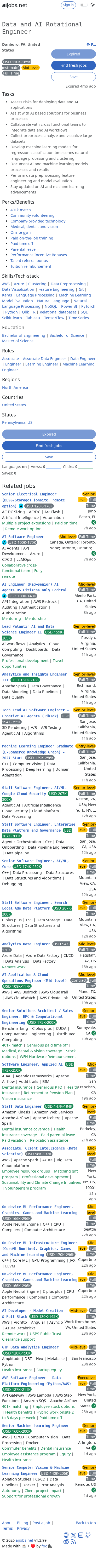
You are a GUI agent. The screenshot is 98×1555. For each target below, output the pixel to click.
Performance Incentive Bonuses (38, 254)
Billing (22, 1522)
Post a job (41, 1522)
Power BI (69, 306)
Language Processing (35, 295)
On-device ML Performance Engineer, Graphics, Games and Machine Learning (39, 1210)
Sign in (68, 5)
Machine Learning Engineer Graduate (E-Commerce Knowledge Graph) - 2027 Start (37, 752)
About (7, 1522)
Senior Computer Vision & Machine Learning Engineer (35, 1470)
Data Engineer (83, 358)
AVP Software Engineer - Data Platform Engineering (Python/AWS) (36, 1381)
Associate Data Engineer (44, 358)
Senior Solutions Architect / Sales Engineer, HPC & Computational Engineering (37, 1017)
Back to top (86, 1522)
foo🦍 (47, 1545)
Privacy (23, 1528)
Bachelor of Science (66, 335)
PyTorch (88, 306)
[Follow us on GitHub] (88, 1534)
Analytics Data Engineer (27, 944)
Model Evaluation (17, 300)
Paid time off (21, 243)
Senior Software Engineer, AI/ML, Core (35, 864)
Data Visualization (18, 289)
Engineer (13, 364)
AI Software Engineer (23, 537)
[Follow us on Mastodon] (66, 1534)
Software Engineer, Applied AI (33, 1064)
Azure (19, 283)
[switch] (84, 5)
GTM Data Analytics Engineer (30, 1347)
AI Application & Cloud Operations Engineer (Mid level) (34, 978)
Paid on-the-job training (31, 238)
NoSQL (51, 306)
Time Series (78, 317)
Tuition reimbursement (30, 266)
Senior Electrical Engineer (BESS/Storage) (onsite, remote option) (33, 500)
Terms (7, 1528)
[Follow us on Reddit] (66, 1541)
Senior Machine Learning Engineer (35, 1425)
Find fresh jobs (73, 65)
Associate (10, 358)
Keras (7, 295)
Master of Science (17, 340)
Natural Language (53, 300)
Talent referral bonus (29, 260)
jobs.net (14, 5)
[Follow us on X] (73, 1534)
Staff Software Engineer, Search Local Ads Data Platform (34, 905)
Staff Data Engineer (23, 1106)
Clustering (37, 283)
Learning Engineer (41, 364)
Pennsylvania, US (17, 422)
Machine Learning (75, 295)
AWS (6, 283)
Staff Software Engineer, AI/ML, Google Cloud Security (34, 791)
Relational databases (58, 312)
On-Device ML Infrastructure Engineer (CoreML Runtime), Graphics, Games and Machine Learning (39, 1249)
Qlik (25, 312)
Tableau (33, 317)
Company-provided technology (37, 221)
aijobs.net (24, 1540)
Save (74, 76)
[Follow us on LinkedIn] (81, 1534)
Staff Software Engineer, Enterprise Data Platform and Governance (38, 827)
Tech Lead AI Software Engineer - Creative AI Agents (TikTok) (35, 713)
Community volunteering (32, 215)
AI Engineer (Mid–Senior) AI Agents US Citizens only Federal (34, 587)
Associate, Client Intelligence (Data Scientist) (39, 1151)
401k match (20, 209)
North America (15, 387)
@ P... (91, 44)
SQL (84, 312)
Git (81, 289)
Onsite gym (20, 232)
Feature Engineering (56, 289)
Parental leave (23, 249)
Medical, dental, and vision (34, 226)
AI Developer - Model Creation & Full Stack (32, 1313)
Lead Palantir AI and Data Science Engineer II (28, 629)
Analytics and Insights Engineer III (34, 677)
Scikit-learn (12, 317)
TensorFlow (54, 317)
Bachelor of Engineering (23, 335)
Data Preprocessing (68, 283)
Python (11, 312)
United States (14, 404)
